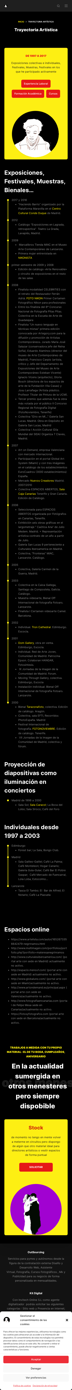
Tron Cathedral (41, 627)
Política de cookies (22, 1385)
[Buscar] (58, 6)
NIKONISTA (25, 257)
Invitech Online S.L (30, 1299)
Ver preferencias (36, 1377)
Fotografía (22, 1272)
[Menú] (66, 5)
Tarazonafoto (35, 706)
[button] (67, 1320)
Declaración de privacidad (45, 1385)
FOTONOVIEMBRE (43, 728)
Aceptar (36, 1359)
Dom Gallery (26, 643)
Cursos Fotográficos (44, 1272)
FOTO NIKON (34, 298)
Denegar (36, 1368)
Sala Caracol (38, 804)
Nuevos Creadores (42, 480)
